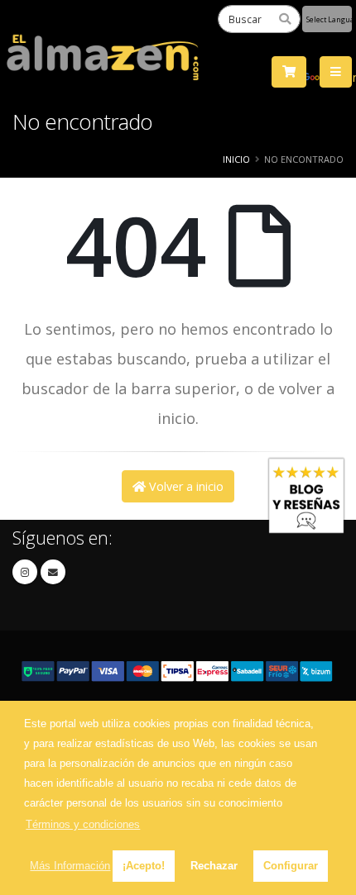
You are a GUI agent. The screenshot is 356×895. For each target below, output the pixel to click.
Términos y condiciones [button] (83, 824)
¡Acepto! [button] (144, 865)
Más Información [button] (70, 865)
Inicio (236, 159)
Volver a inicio (185, 486)
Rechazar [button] (214, 865)
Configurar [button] (290, 865)
